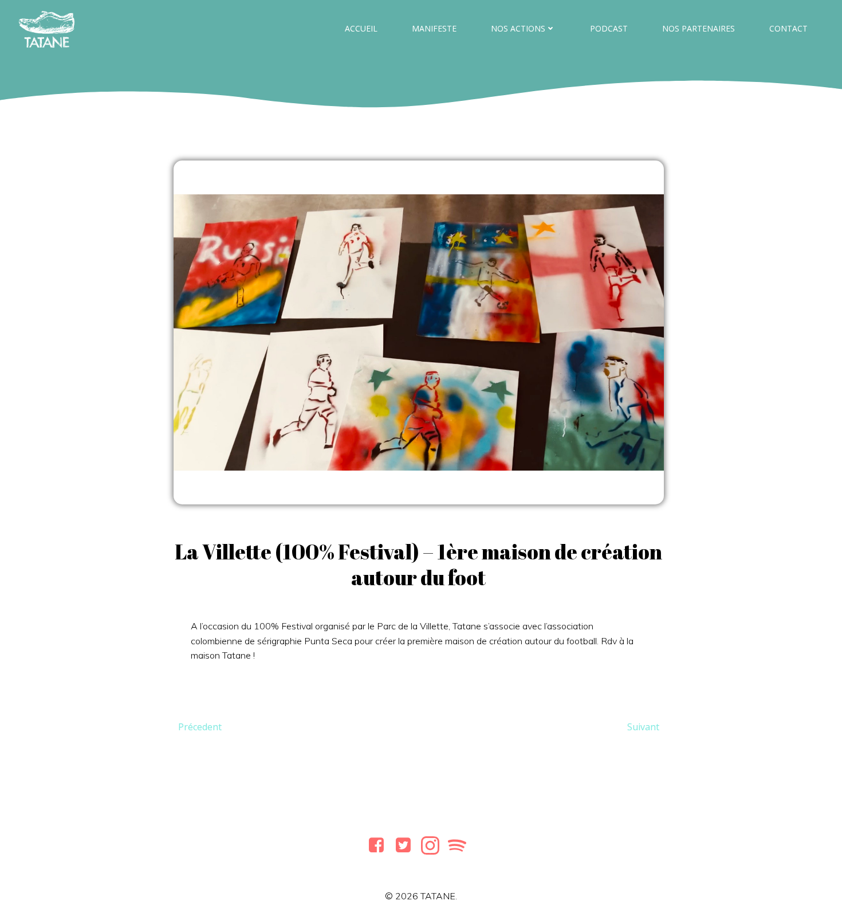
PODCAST (609, 28)
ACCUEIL (361, 28)
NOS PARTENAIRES (698, 28)
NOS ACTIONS (518, 28)
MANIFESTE (434, 28)
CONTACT (788, 28)
